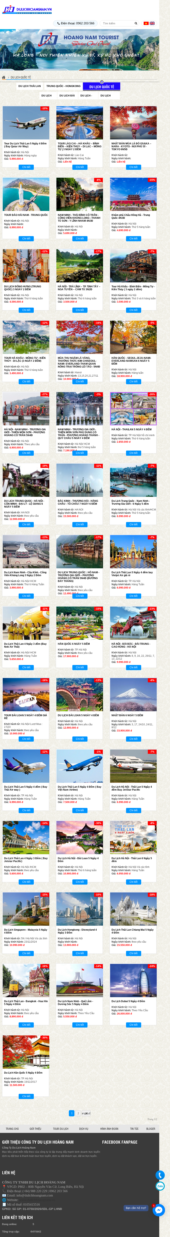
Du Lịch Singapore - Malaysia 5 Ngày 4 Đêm (25, 931)
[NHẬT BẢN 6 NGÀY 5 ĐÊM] (133, 694)
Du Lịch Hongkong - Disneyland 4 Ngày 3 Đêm (77, 931)
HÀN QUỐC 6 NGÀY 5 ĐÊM (74, 643)
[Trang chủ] (4, 77)
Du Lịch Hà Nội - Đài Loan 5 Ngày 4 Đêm (78, 860)
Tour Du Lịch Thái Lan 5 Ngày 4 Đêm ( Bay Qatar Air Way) (25, 145)
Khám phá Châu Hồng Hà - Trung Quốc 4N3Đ (131, 216)
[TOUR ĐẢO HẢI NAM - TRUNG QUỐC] (26, 194)
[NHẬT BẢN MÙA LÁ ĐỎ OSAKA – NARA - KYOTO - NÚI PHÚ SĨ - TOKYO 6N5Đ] (133, 122)
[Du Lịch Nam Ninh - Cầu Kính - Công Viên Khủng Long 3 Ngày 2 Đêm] (26, 551)
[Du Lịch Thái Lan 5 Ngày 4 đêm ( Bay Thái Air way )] (26, 766)
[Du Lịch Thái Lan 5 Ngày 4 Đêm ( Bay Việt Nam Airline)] (79, 766)
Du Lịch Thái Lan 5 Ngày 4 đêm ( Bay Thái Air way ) (25, 788)
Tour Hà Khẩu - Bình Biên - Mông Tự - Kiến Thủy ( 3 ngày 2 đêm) (133, 288)
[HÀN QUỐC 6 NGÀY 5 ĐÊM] (79, 623)
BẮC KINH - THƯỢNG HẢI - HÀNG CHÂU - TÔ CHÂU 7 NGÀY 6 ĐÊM (78, 502)
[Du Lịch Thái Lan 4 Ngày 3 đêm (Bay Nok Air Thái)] (26, 623)
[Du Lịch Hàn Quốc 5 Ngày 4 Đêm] (26, 1052)
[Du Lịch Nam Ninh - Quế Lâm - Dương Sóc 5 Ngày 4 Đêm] (79, 980)
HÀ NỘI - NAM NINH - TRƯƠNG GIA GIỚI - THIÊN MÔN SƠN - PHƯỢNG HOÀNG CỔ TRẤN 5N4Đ (25, 432)
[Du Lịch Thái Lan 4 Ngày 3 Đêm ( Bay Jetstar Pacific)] (26, 837)
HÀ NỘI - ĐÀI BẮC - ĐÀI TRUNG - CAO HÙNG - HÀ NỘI (131, 645)
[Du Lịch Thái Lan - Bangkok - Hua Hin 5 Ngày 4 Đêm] (26, 980)
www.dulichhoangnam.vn (37, 1200)
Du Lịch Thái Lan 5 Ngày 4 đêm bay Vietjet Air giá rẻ (132, 574)
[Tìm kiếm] (136, 23)
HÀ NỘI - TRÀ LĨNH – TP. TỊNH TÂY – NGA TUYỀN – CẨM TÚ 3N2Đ (79, 288)
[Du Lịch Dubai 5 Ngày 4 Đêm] (133, 980)
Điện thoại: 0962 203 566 (77, 23)
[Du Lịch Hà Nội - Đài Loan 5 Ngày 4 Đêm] (79, 837)
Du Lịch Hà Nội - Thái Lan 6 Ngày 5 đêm (132, 860)
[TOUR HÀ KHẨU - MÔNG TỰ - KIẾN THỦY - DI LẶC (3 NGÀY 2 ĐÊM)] (26, 337)
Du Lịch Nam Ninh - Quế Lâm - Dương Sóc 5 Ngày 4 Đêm (75, 1003)
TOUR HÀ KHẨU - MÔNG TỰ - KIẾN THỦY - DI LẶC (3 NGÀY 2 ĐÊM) (25, 359)
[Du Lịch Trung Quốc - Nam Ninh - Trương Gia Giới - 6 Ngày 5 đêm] (133, 480)
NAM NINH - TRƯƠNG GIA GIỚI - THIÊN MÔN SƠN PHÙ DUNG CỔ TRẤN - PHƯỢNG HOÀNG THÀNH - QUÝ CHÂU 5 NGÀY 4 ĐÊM (78, 434)
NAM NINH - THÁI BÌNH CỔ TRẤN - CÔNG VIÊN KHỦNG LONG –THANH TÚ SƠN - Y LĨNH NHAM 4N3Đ (79, 218)
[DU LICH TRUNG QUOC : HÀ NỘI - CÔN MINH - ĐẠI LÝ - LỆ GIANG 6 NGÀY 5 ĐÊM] (26, 480)
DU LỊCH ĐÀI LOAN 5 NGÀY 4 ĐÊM (78, 715)
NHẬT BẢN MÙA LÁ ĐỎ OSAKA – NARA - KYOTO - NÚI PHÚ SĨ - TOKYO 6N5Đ (131, 146)
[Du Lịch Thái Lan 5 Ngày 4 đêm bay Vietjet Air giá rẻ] (133, 551)
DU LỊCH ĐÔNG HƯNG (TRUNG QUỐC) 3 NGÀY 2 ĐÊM (22, 288)
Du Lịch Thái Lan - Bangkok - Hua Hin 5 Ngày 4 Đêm (26, 1003)
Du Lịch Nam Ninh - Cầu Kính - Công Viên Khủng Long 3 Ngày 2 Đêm (25, 574)
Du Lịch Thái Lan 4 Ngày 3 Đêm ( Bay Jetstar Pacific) (26, 860)
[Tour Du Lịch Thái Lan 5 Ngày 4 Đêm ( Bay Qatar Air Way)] (26, 122)
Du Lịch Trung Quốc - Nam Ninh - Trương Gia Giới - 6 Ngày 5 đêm (131, 502)
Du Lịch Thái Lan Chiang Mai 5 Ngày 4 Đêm (133, 931)
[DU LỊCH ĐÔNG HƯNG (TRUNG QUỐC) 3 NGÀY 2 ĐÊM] (26, 265)
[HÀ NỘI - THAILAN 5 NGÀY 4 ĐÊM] (133, 408)
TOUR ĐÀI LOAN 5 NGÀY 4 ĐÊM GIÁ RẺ (25, 717)
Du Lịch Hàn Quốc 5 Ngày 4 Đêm (23, 1072)
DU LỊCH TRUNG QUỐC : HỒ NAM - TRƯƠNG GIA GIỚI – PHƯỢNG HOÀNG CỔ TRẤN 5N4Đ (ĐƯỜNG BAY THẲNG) (78, 577)
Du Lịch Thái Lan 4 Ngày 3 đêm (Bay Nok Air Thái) (25, 645)
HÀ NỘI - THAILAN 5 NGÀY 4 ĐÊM (132, 429)
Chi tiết (26, 167)
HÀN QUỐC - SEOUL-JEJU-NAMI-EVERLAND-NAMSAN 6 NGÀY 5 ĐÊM (131, 361)
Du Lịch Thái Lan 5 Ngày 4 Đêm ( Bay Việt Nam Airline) (79, 788)
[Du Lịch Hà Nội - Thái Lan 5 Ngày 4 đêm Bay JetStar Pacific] (133, 766)
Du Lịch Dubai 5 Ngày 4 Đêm (128, 1001)
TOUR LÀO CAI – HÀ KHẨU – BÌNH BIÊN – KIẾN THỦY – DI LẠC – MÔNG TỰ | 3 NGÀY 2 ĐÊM (79, 146)
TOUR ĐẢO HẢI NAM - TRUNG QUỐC (26, 215)
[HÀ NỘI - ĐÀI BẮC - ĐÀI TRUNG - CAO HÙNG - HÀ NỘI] (133, 623)
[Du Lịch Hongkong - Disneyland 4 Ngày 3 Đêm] (79, 909)
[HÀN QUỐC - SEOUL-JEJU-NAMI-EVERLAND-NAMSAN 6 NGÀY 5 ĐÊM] (133, 337)
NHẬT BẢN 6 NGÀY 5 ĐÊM (127, 715)
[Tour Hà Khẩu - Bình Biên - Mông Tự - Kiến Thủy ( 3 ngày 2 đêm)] (133, 265)
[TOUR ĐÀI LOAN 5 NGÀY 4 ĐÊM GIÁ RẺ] (26, 694)
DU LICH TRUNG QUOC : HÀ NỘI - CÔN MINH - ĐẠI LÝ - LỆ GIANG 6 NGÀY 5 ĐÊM (24, 504)
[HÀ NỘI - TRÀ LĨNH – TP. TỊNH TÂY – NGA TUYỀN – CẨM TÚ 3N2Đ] (79, 265)
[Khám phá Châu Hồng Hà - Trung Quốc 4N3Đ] (133, 194)
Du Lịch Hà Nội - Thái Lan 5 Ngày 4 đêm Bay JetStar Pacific (132, 788)
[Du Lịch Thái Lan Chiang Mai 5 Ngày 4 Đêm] (133, 909)
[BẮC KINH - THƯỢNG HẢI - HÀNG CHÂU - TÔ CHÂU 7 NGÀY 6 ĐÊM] (79, 480)
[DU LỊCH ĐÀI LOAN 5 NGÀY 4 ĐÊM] (79, 694)
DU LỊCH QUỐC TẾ (21, 77)
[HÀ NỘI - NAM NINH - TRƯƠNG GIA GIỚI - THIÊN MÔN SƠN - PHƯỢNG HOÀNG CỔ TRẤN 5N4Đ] (26, 408)
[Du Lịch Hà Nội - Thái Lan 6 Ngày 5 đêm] (133, 837)
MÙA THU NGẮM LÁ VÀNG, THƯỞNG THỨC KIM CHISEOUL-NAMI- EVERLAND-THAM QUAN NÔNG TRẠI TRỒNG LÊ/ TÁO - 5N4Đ (79, 362)
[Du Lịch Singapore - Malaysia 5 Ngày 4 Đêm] (26, 909)
